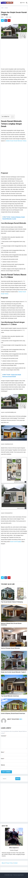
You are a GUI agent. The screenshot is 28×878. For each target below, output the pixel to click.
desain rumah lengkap (15, 541)
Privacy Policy (9, 863)
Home (2, 7)
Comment (3, 735)
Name (3, 752)
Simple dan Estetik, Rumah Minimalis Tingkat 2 (13, 672)
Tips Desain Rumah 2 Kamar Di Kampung (12, 602)
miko (2, 17)
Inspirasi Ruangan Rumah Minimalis (10, 648)
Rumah (6, 7)
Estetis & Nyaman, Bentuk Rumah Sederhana (13, 713)
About (3, 863)
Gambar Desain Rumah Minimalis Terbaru (16, 140)
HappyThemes (20, 874)
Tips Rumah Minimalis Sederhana (10, 696)
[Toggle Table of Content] (11, 117)
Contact (16, 863)
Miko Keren (10, 874)
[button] (22, 2)
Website (3, 765)
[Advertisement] (14, 54)
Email (2, 758)
